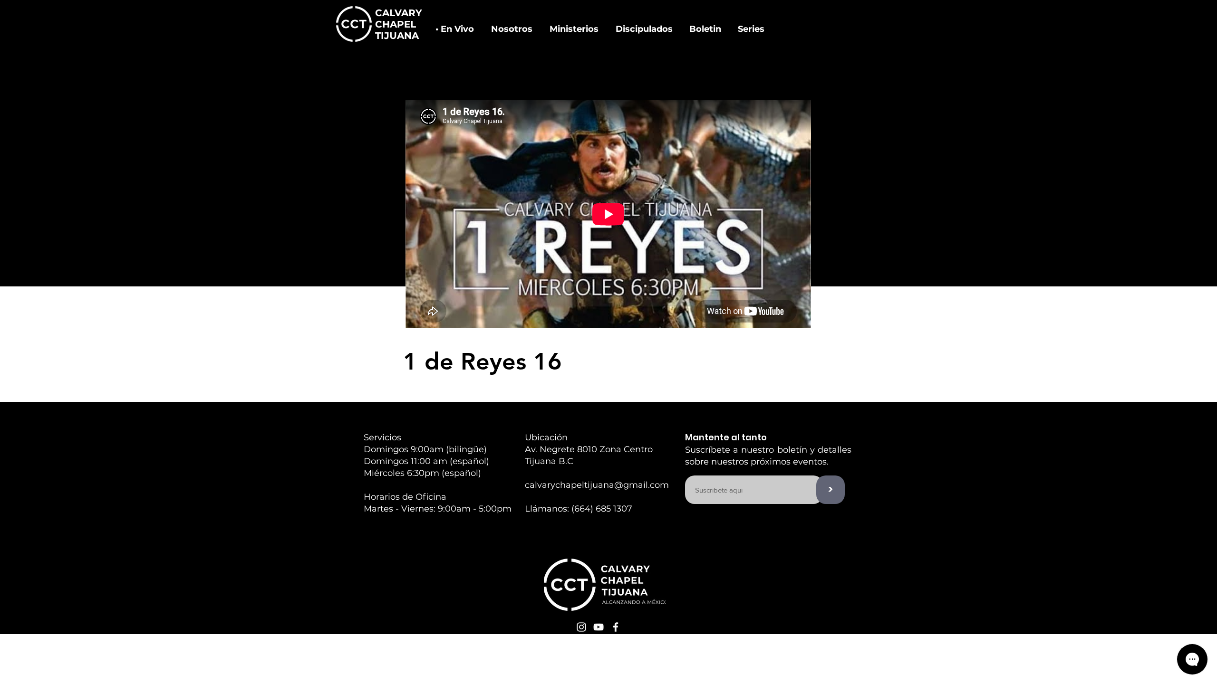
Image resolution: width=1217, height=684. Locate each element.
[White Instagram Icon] (581, 627)
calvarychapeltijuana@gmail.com (597, 485)
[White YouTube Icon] (598, 627)
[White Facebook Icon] (615, 627)
